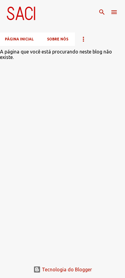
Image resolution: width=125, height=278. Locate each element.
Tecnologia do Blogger (66, 269)
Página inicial (19, 39)
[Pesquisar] (102, 12)
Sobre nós (57, 39)
